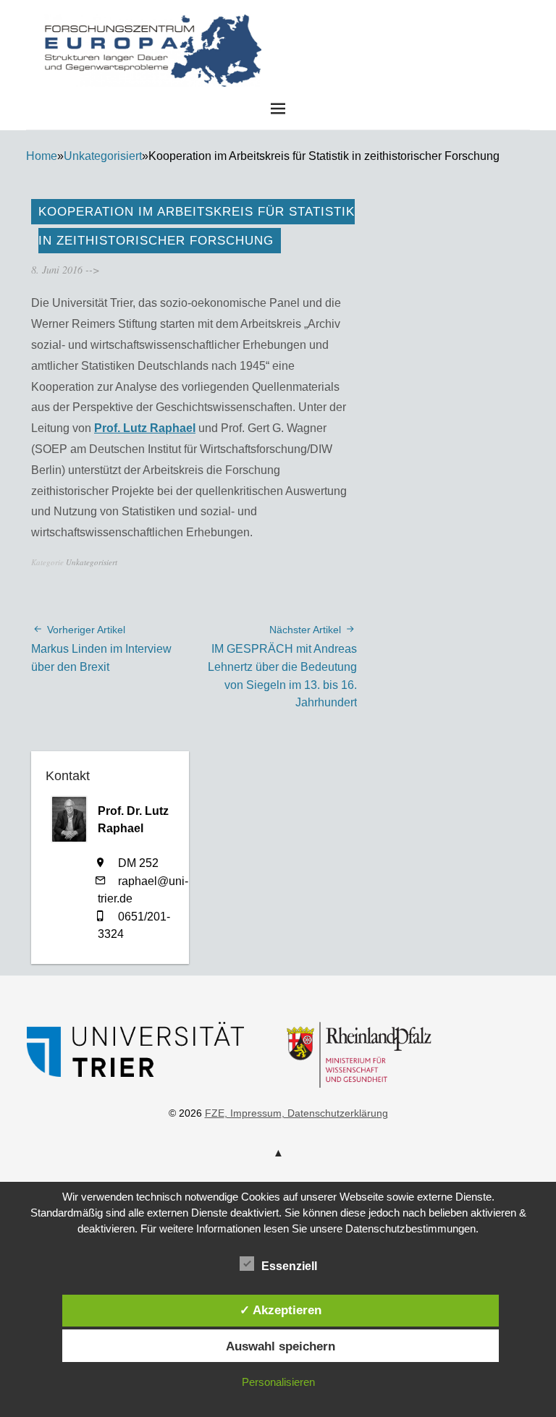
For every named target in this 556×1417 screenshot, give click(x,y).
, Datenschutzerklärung (335, 1113)
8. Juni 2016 (57, 269)
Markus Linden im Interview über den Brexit (101, 648)
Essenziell (289, 1266)
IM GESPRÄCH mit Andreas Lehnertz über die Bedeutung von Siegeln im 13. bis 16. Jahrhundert (282, 666)
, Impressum (253, 1113)
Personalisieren (278, 1382)
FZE (386, 28)
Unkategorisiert (103, 156)
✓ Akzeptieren (280, 1309)
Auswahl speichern (280, 1346)
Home (41, 156)
